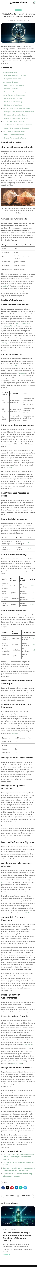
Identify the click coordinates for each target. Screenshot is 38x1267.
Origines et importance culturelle (15, 75)
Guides (18, 10)
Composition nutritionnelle (12, 79)
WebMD (18, 323)
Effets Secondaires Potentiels (14, 135)
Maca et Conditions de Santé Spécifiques (16, 108)
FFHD (19, 439)
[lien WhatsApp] (21, 1187)
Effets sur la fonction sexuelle (14, 85)
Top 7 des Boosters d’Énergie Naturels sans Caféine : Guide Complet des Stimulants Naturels (18, 1156)
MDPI (29, 542)
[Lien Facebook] (3, 1187)
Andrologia (4, 343)
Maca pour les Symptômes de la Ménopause (19, 111)
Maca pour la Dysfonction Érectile (15, 115)
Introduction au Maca (10, 72)
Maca (5, 1182)
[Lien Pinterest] (12, 1187)
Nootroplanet (11, 20)
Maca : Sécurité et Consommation (14, 131)
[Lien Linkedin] (16, 1187)
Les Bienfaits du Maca (10, 82)
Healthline (5, 286)
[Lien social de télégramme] (25, 1187)
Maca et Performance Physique (13, 121)
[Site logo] (18, 2)
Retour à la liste (18, 1196)
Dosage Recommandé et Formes (15, 138)
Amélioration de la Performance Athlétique (18, 125)
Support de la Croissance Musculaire (16, 128)
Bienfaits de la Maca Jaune (13, 98)
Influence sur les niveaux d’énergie (15, 92)
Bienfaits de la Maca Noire (13, 105)
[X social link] (7, 1187)
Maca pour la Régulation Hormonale (16, 118)
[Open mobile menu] (2, 2)
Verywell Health (27, 1044)
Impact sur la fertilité (11, 88)
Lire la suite (6, 1254)
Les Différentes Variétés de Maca (14, 95)
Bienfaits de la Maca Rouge (13, 102)
